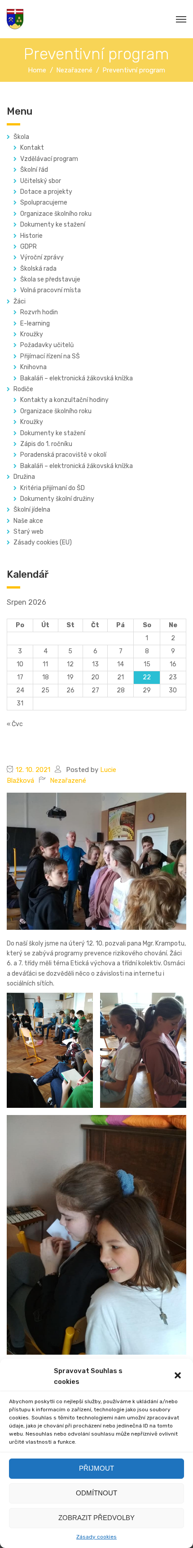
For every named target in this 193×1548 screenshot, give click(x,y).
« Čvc (15, 724)
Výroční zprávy (42, 257)
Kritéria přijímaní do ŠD (52, 488)
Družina (24, 477)
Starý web (28, 531)
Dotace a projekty (46, 192)
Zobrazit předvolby (96, 1517)
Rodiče (23, 389)
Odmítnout (96, 1493)
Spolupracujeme (43, 202)
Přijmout (96, 1468)
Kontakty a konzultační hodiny (64, 400)
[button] (178, 1376)
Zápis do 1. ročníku (46, 444)
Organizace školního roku (56, 214)
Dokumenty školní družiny (57, 499)
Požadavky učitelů (47, 345)
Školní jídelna (31, 509)
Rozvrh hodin (39, 312)
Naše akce (28, 521)
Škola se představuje (50, 279)
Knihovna (33, 367)
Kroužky (31, 334)
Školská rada (38, 268)
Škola (21, 137)
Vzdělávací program (49, 159)
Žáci (19, 301)
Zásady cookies (96, 1537)
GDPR (28, 246)
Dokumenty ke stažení (52, 224)
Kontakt (32, 148)
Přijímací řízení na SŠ (50, 356)
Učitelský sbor (40, 181)
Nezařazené (68, 780)
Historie (31, 236)
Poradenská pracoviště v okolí (63, 455)
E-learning (35, 323)
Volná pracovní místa (50, 290)
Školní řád (34, 170)
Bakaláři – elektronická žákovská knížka (76, 378)
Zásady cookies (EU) (42, 542)
